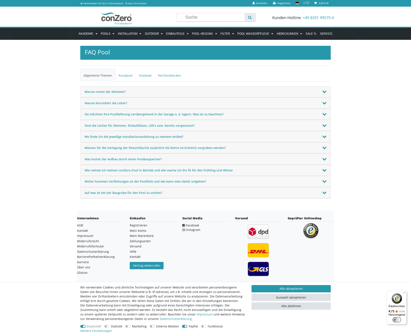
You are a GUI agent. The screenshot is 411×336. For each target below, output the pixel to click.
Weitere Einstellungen (96, 331)
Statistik (116, 326)
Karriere (83, 262)
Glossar (82, 273)
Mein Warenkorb (142, 236)
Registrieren (138, 225)
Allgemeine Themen (97, 75)
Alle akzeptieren (291, 289)
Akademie (86, 33)
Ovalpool (145, 75)
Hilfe (133, 252)
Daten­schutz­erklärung (176, 319)
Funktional (215, 326)
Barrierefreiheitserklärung (96, 257)
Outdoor (152, 33)
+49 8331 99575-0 (318, 17)
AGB (80, 225)
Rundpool (126, 75)
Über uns (83, 267)
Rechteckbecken (169, 75)
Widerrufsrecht (88, 241)
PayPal (193, 326)
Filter (225, 33)
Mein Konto (138, 231)
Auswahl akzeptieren (291, 297)
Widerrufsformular (90, 246)
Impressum (85, 236)
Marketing (139, 326)
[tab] (97, 75)
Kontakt (82, 231)
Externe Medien (167, 326)
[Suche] (249, 17)
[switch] (397, 319)
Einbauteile (175, 33)
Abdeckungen (288, 33)
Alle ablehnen (291, 306)
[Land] (297, 3)
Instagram (192, 230)
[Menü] (404, 293)
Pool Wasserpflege (253, 33)
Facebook (192, 225)
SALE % (311, 33)
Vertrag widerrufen (146, 265)
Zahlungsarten (140, 241)
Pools (106, 33)
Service (326, 33)
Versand (135, 246)
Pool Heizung (203, 33)
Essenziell (94, 326)
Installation (128, 33)
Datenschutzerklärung (93, 252)
